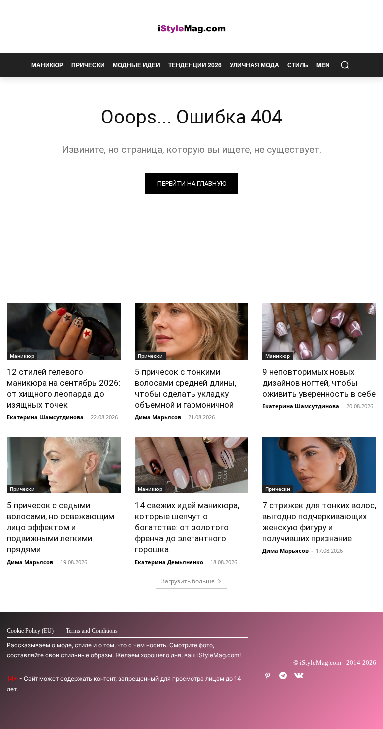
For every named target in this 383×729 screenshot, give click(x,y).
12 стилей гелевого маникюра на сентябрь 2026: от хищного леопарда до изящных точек (64, 388)
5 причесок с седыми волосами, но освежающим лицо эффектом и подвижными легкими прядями (60, 527)
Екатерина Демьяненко (169, 562)
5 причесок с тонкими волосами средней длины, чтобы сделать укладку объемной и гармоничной (185, 388)
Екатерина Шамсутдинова (45, 417)
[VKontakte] (298, 676)
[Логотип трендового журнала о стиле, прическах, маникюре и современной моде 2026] (191, 28)
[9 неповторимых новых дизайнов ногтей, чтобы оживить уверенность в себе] (319, 331)
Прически (150, 355)
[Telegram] (283, 676)
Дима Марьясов (158, 417)
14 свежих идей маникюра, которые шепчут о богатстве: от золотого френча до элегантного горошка (187, 527)
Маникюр (22, 355)
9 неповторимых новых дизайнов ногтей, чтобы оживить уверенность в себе (319, 383)
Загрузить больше (188, 581)
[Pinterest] (267, 676)
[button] (344, 65)
